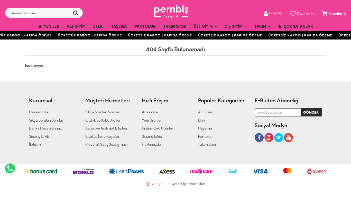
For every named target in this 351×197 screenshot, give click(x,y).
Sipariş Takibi (39, 136)
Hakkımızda (38, 112)
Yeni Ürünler (152, 120)
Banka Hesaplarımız (45, 128)
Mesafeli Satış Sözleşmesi (106, 144)
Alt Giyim (76, 26)
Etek (98, 26)
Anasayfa (150, 112)
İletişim (35, 144)
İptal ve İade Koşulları (102, 136)
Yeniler (51, 26)
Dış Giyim (234, 26)
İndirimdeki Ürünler (157, 128)
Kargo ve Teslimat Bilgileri (106, 128)
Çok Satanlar (298, 26)
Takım (260, 26)
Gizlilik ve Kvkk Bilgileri (103, 120)
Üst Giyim (203, 26)
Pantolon (145, 26)
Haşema (118, 26)
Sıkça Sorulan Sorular (46, 120)
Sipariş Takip (152, 136)
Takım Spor (174, 26)
